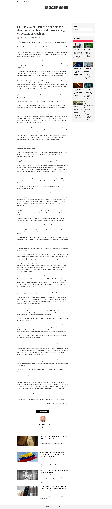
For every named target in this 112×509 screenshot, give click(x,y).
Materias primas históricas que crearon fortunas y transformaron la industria (78, 92)
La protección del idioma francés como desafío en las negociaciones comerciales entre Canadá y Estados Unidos (78, 54)
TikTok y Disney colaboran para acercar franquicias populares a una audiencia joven (54, 487)
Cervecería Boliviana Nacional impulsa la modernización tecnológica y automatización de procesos (78, 111)
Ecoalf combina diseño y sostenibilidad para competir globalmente (88, 114)
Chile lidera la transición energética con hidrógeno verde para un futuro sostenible (88, 93)
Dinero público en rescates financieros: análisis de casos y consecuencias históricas (78, 72)
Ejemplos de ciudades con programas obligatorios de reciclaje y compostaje (87, 53)
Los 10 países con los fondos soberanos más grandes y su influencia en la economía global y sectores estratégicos (88, 74)
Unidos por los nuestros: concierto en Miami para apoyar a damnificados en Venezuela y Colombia (52, 454)
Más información (43, 411)
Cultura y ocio (20, 23)
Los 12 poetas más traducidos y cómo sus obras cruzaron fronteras (53, 437)
